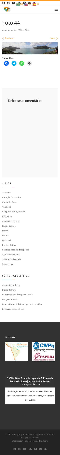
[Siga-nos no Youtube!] (13, 3)
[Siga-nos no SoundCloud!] (30, 449)
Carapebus (7, 216)
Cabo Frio (6, 206)
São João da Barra (10, 254)
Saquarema (7, 264)
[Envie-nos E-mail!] (40, 449)
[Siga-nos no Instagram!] (8, 3)
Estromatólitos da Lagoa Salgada (17, 294)
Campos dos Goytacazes (13, 211)
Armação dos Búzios (11, 197)
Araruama (6, 192)
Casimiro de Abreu (10, 221)
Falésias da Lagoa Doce (13, 309)
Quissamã (6, 240)
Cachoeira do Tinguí (11, 285)
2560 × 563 (23, 30)
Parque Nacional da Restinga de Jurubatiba (22, 304)
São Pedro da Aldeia (11, 259)
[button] (16, 351)
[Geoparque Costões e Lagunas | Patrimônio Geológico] (7, 9)
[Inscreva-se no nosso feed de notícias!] (45, 449)
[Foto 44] (30, 48)
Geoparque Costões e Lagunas (28, 434)
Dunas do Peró (9, 289)
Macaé (5, 230)
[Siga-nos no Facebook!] (3, 3)
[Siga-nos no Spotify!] (35, 449)
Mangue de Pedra (10, 299)
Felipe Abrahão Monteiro (36, 441)
